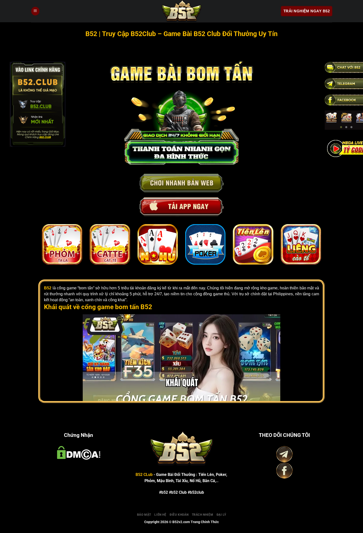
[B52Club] (181, 11)
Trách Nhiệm (202, 514)
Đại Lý (221, 514)
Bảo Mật (144, 514)
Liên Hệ (160, 514)
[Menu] (35, 11)
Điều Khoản (179, 514)
